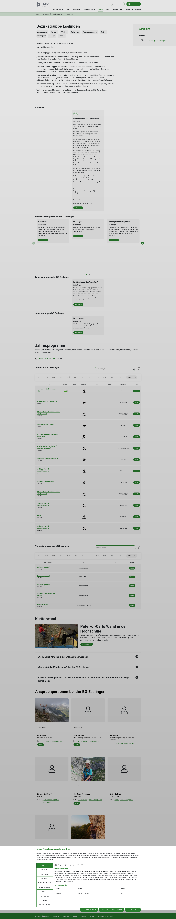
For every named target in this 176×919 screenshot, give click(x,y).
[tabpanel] (97, 879)
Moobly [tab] (44, 891)
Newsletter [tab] (45, 896)
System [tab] (44, 900)
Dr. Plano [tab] (44, 870)
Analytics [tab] (45, 865)
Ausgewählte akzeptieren (111, 910)
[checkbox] (97, 865)
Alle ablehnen (133, 910)
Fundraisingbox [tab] (44, 887)
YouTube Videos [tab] (44, 905)
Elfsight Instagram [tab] (44, 883)
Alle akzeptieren (89, 910)
